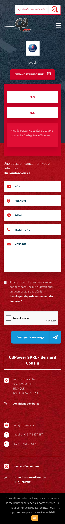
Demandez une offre (29, 74)
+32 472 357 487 (33, 434)
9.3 (32, 97)
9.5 (32, 113)
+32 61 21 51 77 (29, 444)
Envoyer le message (30, 337)
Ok (34, 518)
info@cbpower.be (24, 425)
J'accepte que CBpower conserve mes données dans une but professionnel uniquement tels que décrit (32, 291)
